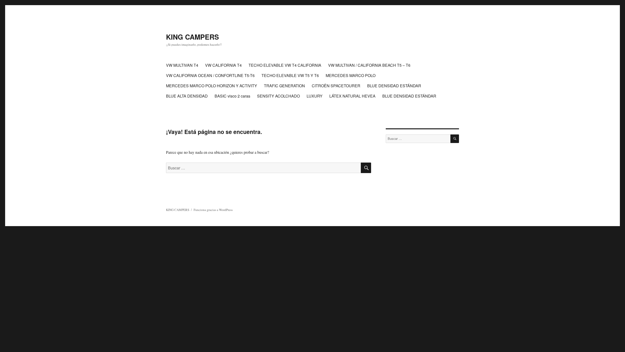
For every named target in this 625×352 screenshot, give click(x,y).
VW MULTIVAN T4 (182, 65)
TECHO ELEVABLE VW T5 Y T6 (290, 75)
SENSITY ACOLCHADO (278, 96)
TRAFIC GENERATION (284, 85)
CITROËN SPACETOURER (336, 85)
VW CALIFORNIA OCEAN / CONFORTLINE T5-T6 (210, 75)
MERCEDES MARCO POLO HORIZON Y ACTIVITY (211, 85)
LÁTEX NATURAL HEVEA (352, 96)
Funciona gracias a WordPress (213, 210)
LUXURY (315, 96)
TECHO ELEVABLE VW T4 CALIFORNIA (285, 65)
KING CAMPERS (192, 37)
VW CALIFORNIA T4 (223, 65)
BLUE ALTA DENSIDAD (187, 96)
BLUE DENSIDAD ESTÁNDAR (394, 85)
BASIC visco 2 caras (232, 96)
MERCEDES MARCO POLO (350, 75)
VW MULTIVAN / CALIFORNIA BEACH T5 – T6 (369, 65)
